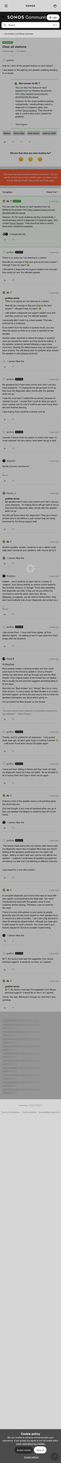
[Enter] (4, 25)
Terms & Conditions (10, 1112)
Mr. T (9, 201)
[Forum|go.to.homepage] (24, 17)
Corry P (10, 658)
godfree (10, 60)
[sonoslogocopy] (30, 6)
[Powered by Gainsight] (30, 1106)
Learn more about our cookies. (30, 1443)
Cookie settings (29, 1112)
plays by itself (49, 133)
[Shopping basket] (55, 6)
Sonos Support (30, 110)
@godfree (9, 664)
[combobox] (30, 25)
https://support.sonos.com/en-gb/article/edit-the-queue (31, 95)
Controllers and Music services (18, 33)
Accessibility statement (49, 1112)
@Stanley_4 (8, 596)
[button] (3, 17)
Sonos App (19, 133)
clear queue (33, 133)
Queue (7, 133)
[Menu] (5, 5)
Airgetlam (11, 460)
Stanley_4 (11, 493)
